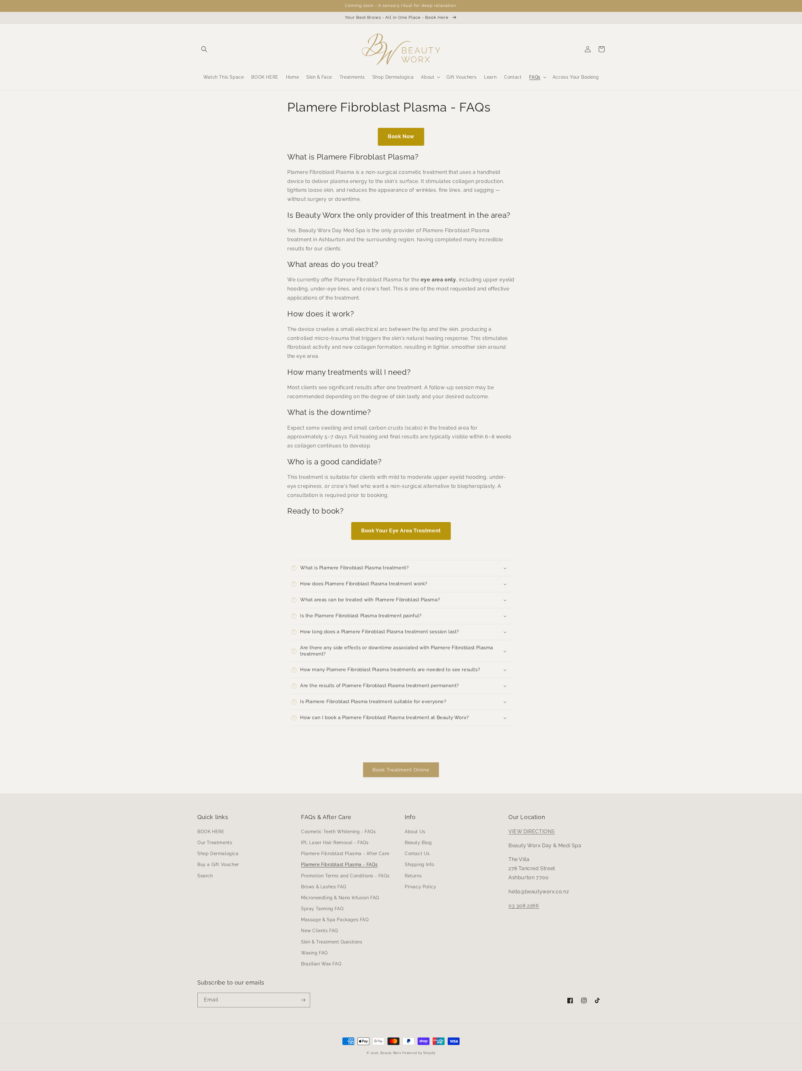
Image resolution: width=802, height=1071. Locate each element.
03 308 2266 (523, 906)
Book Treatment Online (401, 770)
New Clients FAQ (319, 930)
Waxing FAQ (314, 952)
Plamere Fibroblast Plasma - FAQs (339, 864)
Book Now (401, 136)
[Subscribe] (303, 1000)
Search (205, 875)
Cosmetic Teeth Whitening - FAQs (338, 831)
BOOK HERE (210, 831)
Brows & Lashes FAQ (323, 886)
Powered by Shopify (418, 1053)
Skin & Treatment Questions (331, 941)
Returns (413, 875)
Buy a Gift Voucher (218, 864)
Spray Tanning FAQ (322, 908)
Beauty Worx (391, 1053)
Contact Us (417, 853)
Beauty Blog (418, 842)
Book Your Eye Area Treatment (401, 531)
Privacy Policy (420, 886)
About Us (415, 831)
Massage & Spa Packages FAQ (335, 919)
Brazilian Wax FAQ (321, 963)
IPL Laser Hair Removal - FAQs (334, 842)
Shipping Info (419, 864)
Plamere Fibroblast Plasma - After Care (345, 853)
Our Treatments (214, 842)
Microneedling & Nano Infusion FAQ (340, 897)
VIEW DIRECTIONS (531, 831)
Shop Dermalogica (218, 853)
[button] (204, 49)
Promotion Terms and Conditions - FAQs (345, 875)
